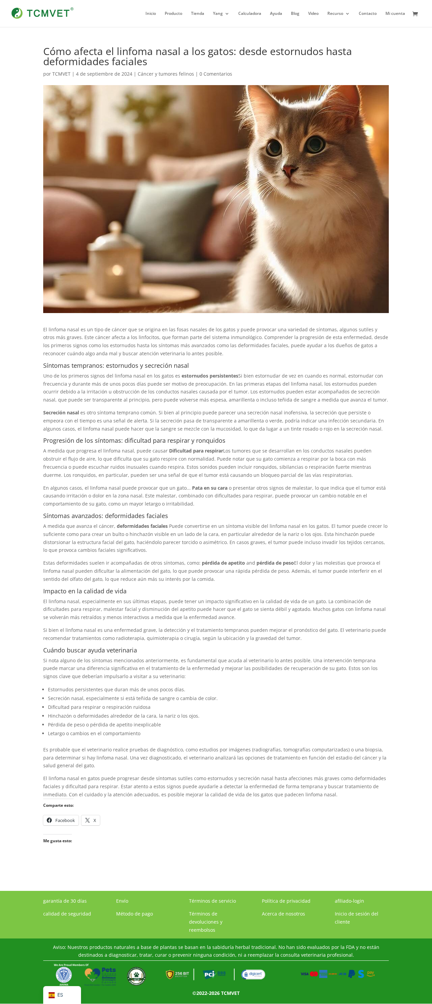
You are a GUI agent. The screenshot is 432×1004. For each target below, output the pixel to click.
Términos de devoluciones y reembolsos (205, 921)
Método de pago (134, 913)
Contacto (368, 13)
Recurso (335, 13)
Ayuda (276, 13)
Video (313, 13)
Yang (218, 13)
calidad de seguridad (67, 913)
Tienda (197, 13)
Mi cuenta (395, 13)
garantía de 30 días (65, 901)
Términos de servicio (212, 901)
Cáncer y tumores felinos (166, 74)
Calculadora (249, 13)
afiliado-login (349, 901)
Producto (173, 13)
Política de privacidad (286, 901)
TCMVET (61, 74)
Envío (122, 901)
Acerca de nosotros (283, 913)
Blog (295, 13)
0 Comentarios (215, 74)
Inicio (150, 13)
